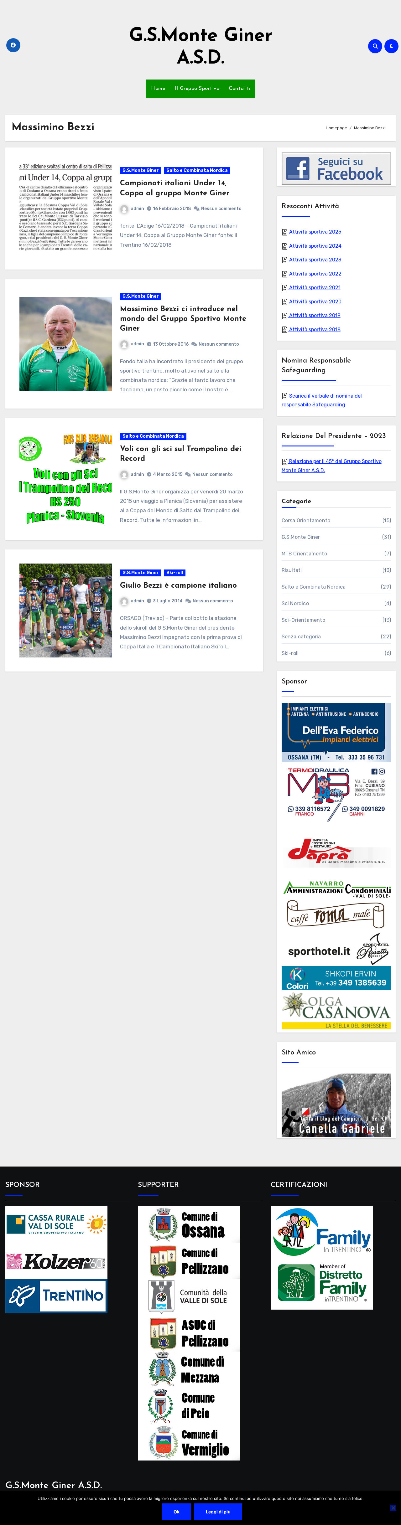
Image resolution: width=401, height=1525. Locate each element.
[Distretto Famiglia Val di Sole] (322, 1283)
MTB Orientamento (304, 554)
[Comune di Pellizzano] (189, 1260)
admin (137, 208)
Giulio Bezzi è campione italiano (178, 586)
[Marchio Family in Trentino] (322, 1231)
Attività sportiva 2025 (314, 232)
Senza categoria (301, 637)
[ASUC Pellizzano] (189, 1333)
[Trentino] (56, 1296)
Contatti (239, 88)
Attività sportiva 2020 (314, 302)
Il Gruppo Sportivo (197, 88)
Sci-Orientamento (303, 620)
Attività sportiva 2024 (314, 246)
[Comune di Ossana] (189, 1224)
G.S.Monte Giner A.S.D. (53, 1486)
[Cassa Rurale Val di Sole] (56, 1224)
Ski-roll (174, 572)
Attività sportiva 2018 (314, 329)
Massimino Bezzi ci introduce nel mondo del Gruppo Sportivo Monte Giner (183, 319)
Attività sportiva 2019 (314, 315)
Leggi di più (218, 1511)
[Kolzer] (56, 1260)
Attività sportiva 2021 (314, 288)
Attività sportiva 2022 (314, 274)
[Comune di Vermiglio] (189, 1442)
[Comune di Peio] (189, 1406)
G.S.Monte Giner (140, 170)
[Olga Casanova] (336, 1010)
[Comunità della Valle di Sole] (189, 1297)
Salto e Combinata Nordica (197, 170)
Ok (177, 1511)
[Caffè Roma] (336, 914)
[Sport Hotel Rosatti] (336, 948)
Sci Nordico (295, 603)
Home (158, 88)
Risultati (292, 570)
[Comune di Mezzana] (189, 1369)
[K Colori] (336, 978)
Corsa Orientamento (306, 520)
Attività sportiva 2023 (314, 260)
